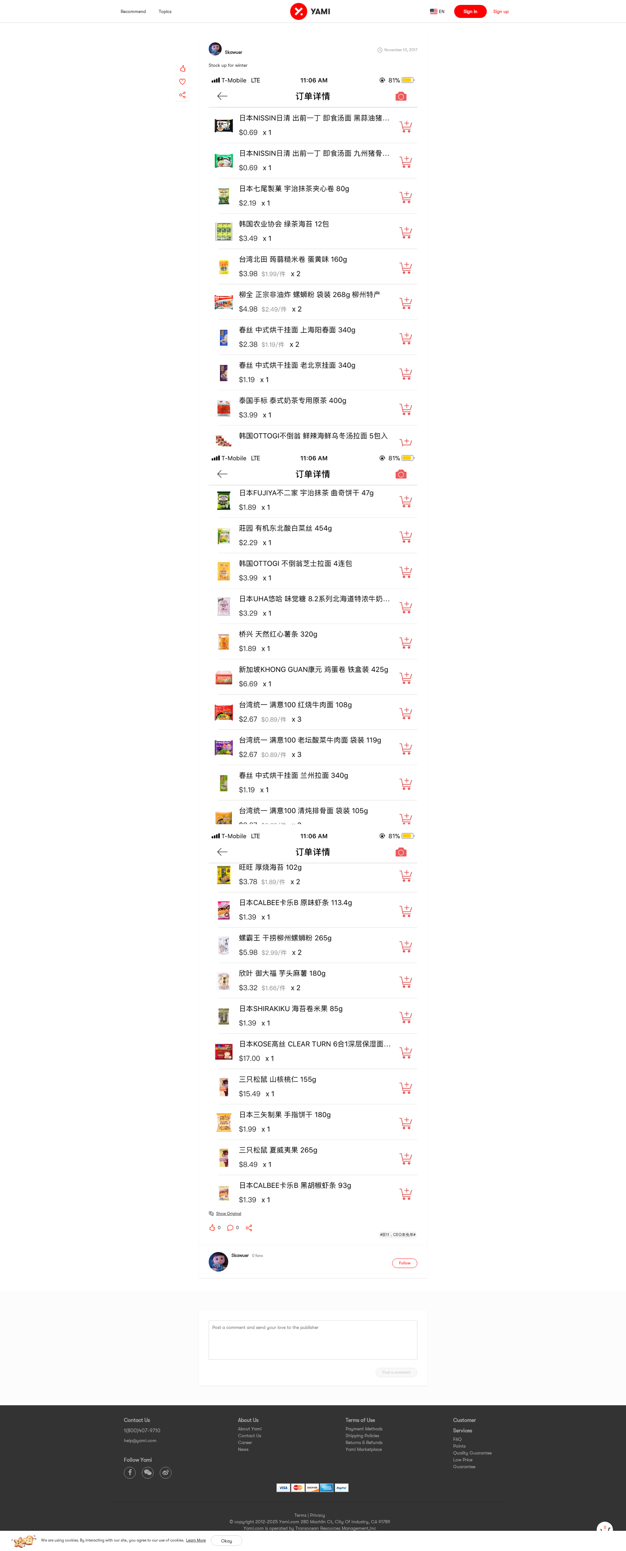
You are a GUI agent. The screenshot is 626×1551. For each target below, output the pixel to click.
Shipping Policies (362, 1435)
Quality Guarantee (472, 1452)
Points (459, 1446)
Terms (300, 1515)
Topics (165, 11)
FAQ (457, 1439)
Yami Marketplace (364, 1449)
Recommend (133, 11)
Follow (404, 1263)
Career (245, 1442)
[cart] (605, 1530)
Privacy (317, 1515)
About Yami (249, 1428)
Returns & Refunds (364, 1442)
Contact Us (249, 1435)
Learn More (196, 1540)
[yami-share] (182, 88)
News (243, 1449)
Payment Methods (364, 1428)
